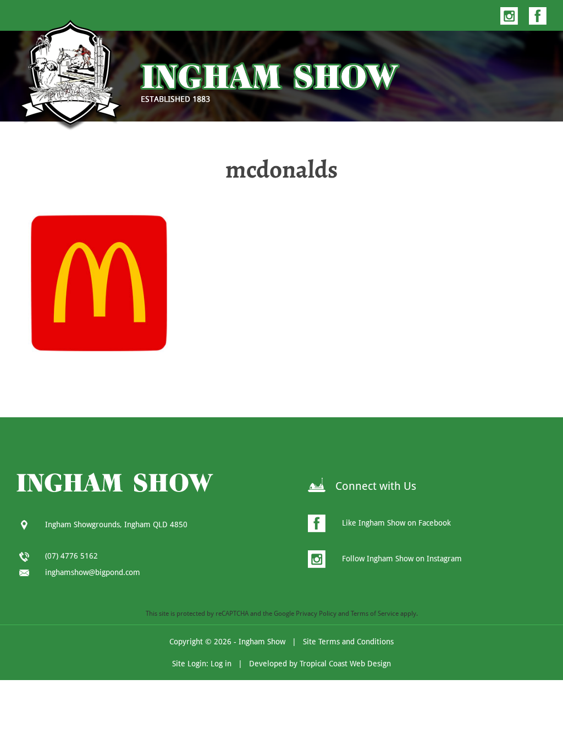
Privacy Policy (316, 613)
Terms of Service (375, 613)
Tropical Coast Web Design (345, 663)
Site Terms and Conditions (348, 641)
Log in (221, 663)
